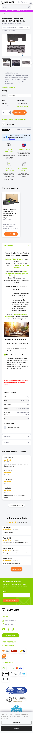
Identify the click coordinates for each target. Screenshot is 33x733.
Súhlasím (16, 728)
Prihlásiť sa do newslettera (10, 600)
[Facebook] (3, 628)
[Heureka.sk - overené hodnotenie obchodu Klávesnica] (16, 711)
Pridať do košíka (17, 112)
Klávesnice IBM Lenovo (14, 427)
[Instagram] (12, 628)
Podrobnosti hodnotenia (23, 27)
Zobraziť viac (16, 569)
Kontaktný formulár (10, 635)
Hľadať (29, 7)
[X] (7, 628)
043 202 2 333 (9, 624)
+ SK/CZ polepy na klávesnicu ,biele (15, 123)
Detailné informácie (7, 87)
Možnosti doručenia (23, 106)
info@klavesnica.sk (10, 620)
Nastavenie (16, 722)
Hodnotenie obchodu (16, 518)
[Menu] (31, 2)
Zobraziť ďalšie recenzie (16, 505)
